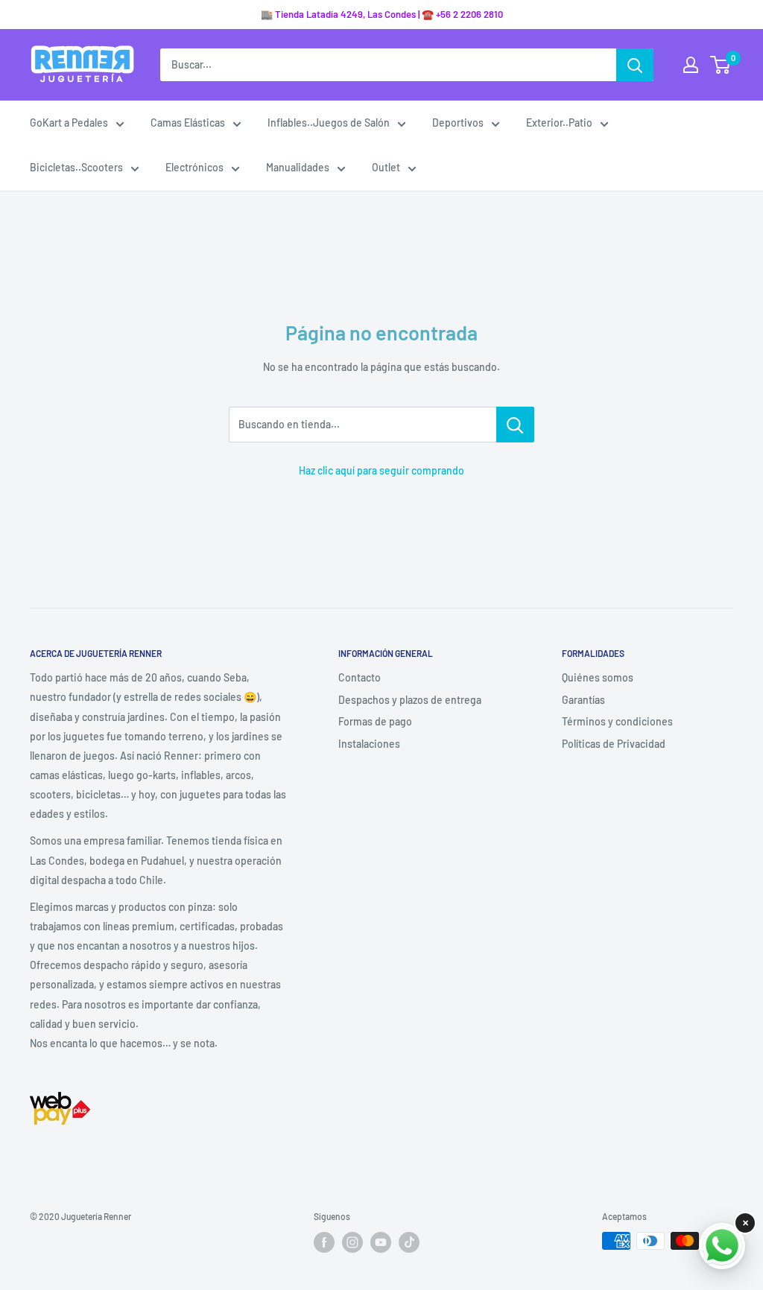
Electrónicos (194, 167)
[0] (721, 65)
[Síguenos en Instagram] (352, 1242)
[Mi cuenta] (690, 65)
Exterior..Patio (559, 122)
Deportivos (458, 122)
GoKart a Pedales (69, 122)
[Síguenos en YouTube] (380, 1242)
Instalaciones (369, 743)
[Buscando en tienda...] (515, 424)
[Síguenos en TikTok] (409, 1242)
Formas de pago (375, 721)
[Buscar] (634, 64)
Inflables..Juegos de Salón (328, 122)
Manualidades (297, 167)
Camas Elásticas (188, 122)
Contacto (359, 677)
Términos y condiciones (617, 721)
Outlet (386, 167)
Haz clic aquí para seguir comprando (381, 470)
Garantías (583, 699)
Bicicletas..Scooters (76, 167)
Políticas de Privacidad (613, 743)
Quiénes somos (597, 677)
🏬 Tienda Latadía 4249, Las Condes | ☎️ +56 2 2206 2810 (382, 14)
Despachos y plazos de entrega (409, 699)
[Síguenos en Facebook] (324, 1242)
